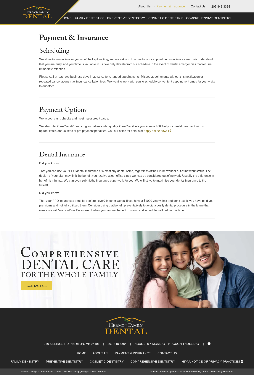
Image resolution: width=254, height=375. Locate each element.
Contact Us (198, 6)
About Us (144, 6)
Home (67, 18)
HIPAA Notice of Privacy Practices (211, 361)
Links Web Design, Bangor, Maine (79, 371)
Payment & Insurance (171, 6)
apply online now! (155, 130)
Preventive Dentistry (126, 18)
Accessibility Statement (221, 371)
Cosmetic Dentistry (165, 18)
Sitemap (102, 371)
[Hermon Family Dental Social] (209, 343)
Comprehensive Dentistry (208, 18)
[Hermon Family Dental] (37, 13)
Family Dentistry (89, 18)
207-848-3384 (220, 6)
